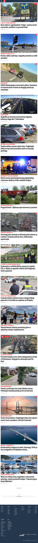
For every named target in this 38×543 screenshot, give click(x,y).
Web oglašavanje (10, 525)
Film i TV (29, 509)
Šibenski (2, 533)
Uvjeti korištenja (10, 522)
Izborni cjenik (9, 524)
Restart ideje (22, 509)
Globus (2, 524)
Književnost (29, 510)
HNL (8, 508)
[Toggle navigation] (1, 1)
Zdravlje (15, 510)
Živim (1, 531)
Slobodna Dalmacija (3, 522)
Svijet (1, 509)
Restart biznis (23, 508)
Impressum (9, 521)
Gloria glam (2, 529)
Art (28, 508)
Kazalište (29, 512)
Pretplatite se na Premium (31, 534)
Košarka (9, 510)
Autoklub (2, 525)
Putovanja (16, 512)
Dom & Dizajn (2, 526)
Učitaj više (18, 488)
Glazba (29, 511)
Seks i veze (16, 511)
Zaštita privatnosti (10, 523)
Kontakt (9, 527)
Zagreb (2, 511)
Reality (36, 512)
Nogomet (9, 509)
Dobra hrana (2, 527)
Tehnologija (16, 508)
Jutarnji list (2, 521)
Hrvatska (2, 508)
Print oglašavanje (10, 526)
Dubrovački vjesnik (3, 530)
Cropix (2, 534)
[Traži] (37, 1)
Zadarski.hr (2, 532)
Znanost (15, 509)
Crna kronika (2, 510)
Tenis (8, 511)
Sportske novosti (3, 523)
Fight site (9, 512)
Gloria (1, 528)
